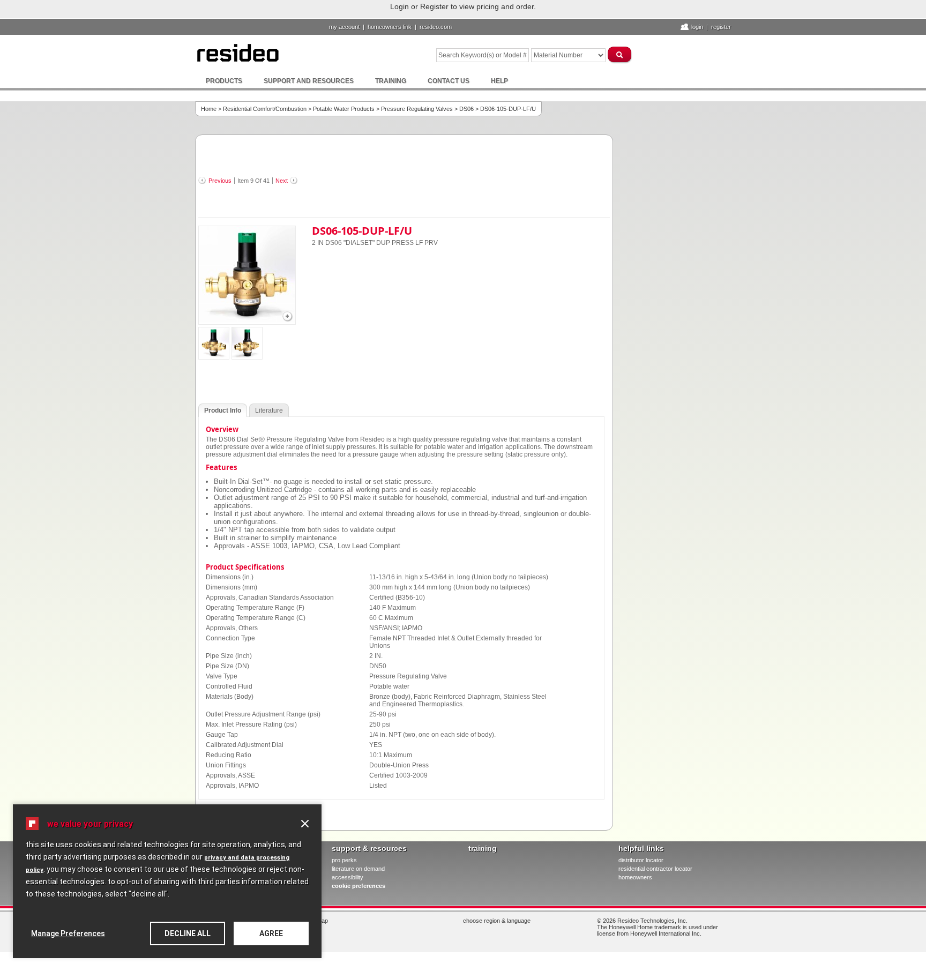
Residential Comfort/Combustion (265, 109)
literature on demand (358, 868)
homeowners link (390, 27)
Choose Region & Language (497, 920)
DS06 (466, 109)
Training (390, 81)
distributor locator (640, 860)
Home (208, 109)
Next (281, 180)
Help (499, 81)
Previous (220, 180)
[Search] (620, 54)
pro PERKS (344, 860)
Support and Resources (309, 81)
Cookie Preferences (358, 886)
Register (721, 27)
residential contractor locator (655, 868)
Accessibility (347, 877)
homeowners (635, 877)
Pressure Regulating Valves (417, 109)
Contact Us (448, 81)
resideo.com (436, 27)
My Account (344, 27)
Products (224, 81)
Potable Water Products (344, 109)
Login (697, 27)
